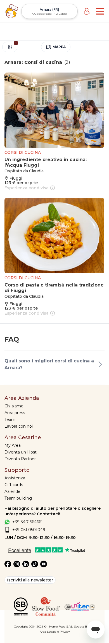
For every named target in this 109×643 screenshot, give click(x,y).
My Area (12, 445)
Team (9, 419)
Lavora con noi (18, 426)
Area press (14, 412)
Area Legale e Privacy (55, 631)
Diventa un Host (20, 452)
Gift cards (13, 484)
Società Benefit (84, 626)
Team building (18, 498)
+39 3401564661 (27, 521)
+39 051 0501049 (28, 529)
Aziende (12, 491)
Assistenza (14, 477)
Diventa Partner (20, 458)
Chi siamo (13, 406)
